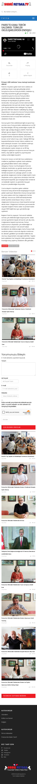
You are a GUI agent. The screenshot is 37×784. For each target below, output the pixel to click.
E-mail (3, 386)
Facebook (6, 748)
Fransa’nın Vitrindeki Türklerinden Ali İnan (12, 520)
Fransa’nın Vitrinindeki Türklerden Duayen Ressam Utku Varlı (18, 651)
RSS (4, 757)
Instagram (6, 753)
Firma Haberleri (6, 733)
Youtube (6, 755)
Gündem (4, 715)
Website (4, 393)
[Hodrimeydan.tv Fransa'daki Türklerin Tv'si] (16, 4)
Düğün (3, 722)
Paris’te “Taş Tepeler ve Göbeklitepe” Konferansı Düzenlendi (18, 279)
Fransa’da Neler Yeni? (9, 737)
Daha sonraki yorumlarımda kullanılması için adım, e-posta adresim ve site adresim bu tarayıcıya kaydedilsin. (16, 404)
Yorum (3, 361)
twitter (5, 750)
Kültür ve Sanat (14, 246)
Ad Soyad (4, 378)
